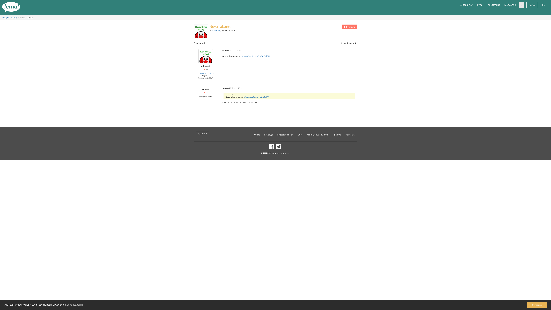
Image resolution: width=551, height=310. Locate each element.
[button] (521, 5)
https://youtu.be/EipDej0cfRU (256, 56)
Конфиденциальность (317, 134)
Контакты (350, 134)
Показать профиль (206, 73)
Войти (532, 5)
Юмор (14, 17)
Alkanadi (216, 30)
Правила (337, 134)
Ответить (350, 27)
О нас (257, 134)
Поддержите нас (285, 134)
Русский (202, 133)
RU (543, 4)
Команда (268, 134)
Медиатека (510, 4)
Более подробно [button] (74, 305)
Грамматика (493, 4)
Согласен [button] (537, 305)
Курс (479, 4)
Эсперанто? (466, 4)
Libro (300, 134)
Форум (5, 17)
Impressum (285, 153)
